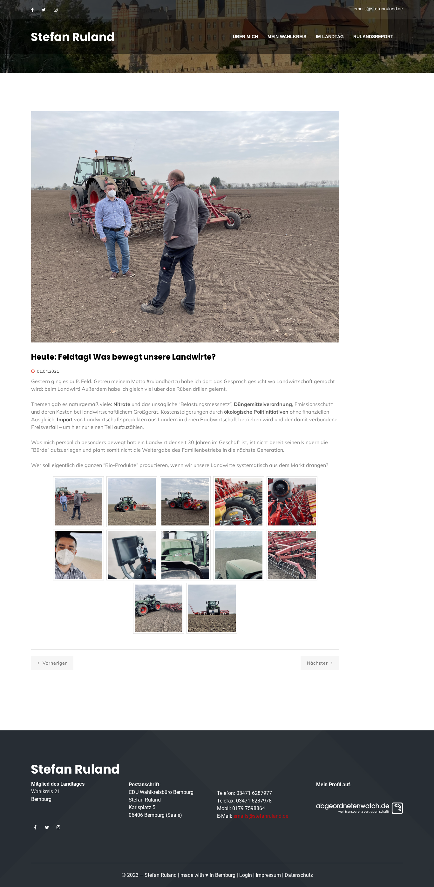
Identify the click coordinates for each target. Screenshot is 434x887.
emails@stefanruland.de (378, 8)
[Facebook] (32, 10)
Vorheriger (54, 663)
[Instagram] (56, 10)
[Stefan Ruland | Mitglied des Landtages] (72, 36)
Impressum (268, 875)
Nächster (318, 663)
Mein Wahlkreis (287, 36)
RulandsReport (373, 36)
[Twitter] (44, 10)
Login (245, 875)
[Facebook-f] (35, 827)
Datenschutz (299, 875)
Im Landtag (330, 36)
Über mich (245, 36)
